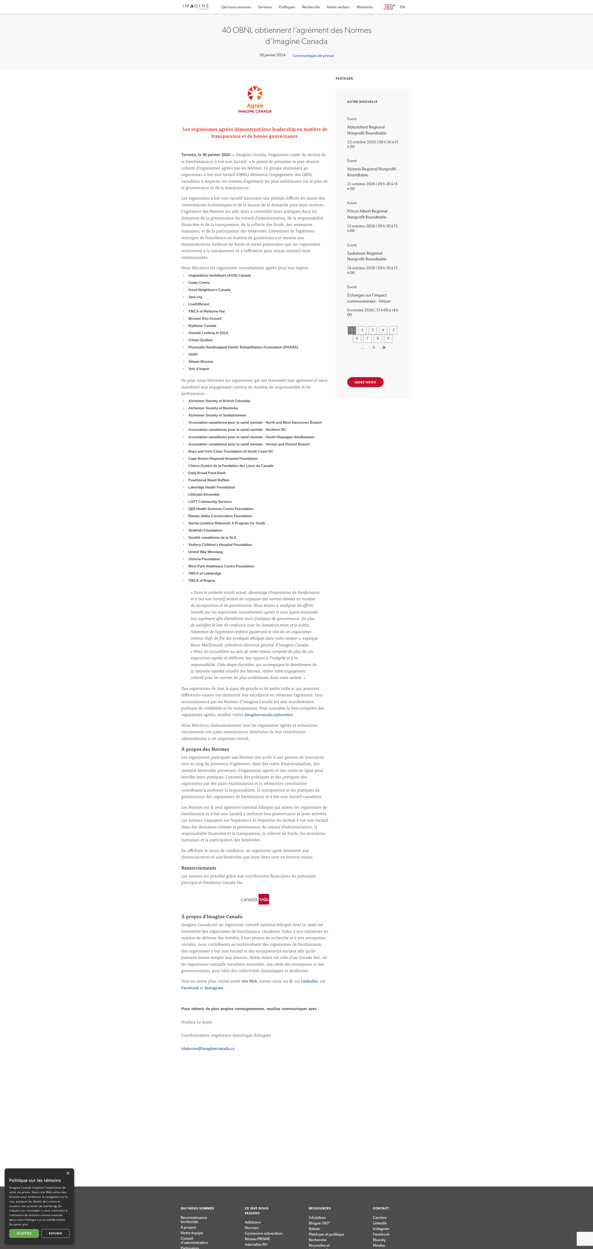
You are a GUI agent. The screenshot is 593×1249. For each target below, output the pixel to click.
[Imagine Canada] (196, 9)
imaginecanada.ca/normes (269, 714)
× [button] (67, 1173)
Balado (314, 1229)
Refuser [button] (55, 1233)
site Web (249, 981)
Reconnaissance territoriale (194, 1220)
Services (265, 7)
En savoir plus (18, 1224)
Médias (379, 1245)
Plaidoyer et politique (326, 1234)
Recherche (311, 7)
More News (365, 382)
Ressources (320, 1208)
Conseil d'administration (194, 1240)
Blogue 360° (319, 1223)
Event (351, 119)
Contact (381, 1208)
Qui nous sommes (236, 7)
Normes (252, 1228)
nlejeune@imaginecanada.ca (207, 1048)
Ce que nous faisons (257, 1211)
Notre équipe (192, 1233)
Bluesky (379, 1240)
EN (402, 7)
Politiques (287, 7)
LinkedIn (309, 981)
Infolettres (317, 1218)
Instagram (214, 987)
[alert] (39, 1206)
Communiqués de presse (313, 56)
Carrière (380, 1218)
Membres (365, 7)
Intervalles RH (256, 1244)
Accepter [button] (24, 1233)
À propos (188, 1227)
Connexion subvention (263, 1233)
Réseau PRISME (257, 1239)
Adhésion (253, 1222)
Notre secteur (338, 7)
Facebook (190, 987)
